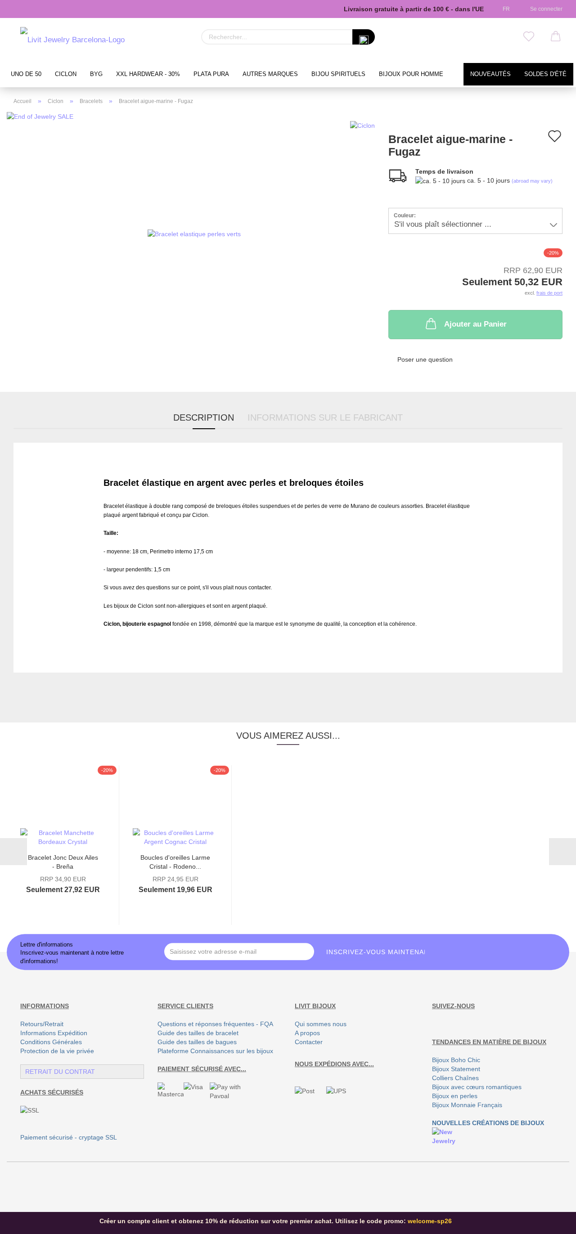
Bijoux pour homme (411, 74)
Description (203, 417)
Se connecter (544, 9)
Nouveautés (490, 74)
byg (96, 74)
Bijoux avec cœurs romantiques (477, 1086)
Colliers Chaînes (455, 1077)
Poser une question (425, 359)
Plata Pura (211, 74)
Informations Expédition (53, 1033)
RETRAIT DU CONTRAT (60, 1071)
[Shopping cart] (555, 37)
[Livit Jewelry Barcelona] (72, 40)
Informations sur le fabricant (325, 417)
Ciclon (65, 74)
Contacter (309, 1042)
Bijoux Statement (456, 1068)
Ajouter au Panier (475, 324)
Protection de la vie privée (57, 1051)
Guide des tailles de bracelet (198, 1033)
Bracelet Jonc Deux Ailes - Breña (63, 861)
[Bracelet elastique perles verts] (194, 233)
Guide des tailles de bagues (197, 1042)
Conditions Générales (51, 1042)
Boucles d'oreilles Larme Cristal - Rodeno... (175, 861)
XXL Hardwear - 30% (148, 74)
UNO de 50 (26, 74)
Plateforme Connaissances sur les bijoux (215, 1051)
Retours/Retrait (41, 1024)
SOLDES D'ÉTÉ (545, 74)
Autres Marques (270, 74)
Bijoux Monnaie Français (467, 1104)
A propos (307, 1033)
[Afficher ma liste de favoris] (528, 37)
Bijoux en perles (454, 1095)
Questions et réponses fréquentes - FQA (215, 1024)
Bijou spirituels (338, 74)
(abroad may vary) (532, 181)
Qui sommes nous (320, 1024)
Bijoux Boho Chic (456, 1059)
